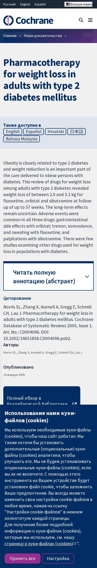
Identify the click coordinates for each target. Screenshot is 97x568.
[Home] (29, 20)
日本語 (76, 131)
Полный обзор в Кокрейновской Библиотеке (37, 401)
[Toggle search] (81, 20)
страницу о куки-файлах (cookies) (38, 543)
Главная (9, 35)
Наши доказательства (43, 35)
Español (40, 4)
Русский (9, 4)
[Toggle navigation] (90, 20)
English (25, 4)
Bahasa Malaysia (21, 139)
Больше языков (81, 4)
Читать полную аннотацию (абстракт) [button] (44, 276)
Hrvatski (56, 131)
